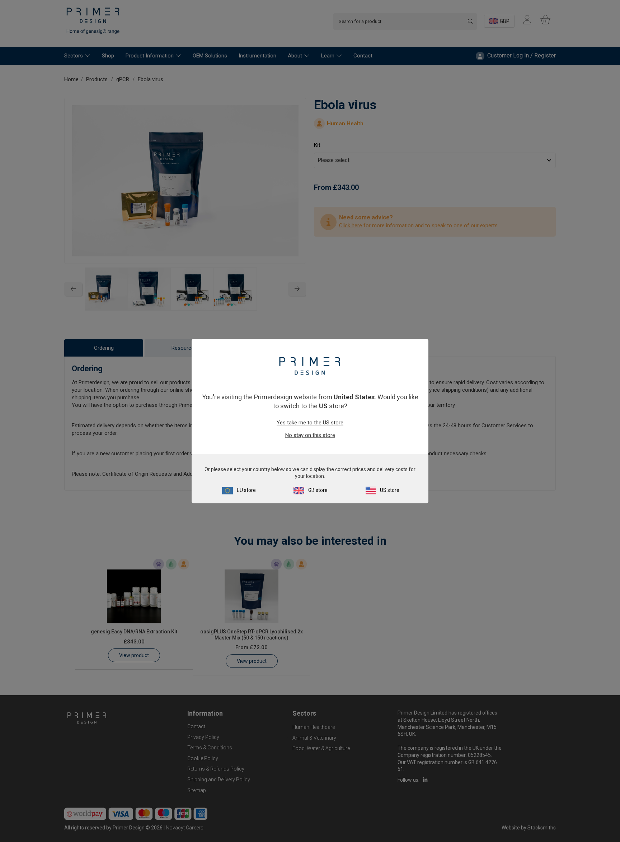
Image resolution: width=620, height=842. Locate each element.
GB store (318, 490)
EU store (246, 490)
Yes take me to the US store (310, 423)
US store (389, 490)
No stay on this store (310, 435)
